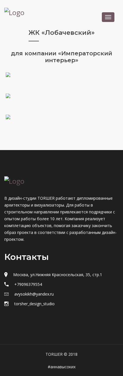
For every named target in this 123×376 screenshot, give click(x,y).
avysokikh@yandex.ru (34, 294)
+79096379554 (28, 284)
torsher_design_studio (34, 303)
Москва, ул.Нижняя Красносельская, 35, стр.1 (57, 274)
